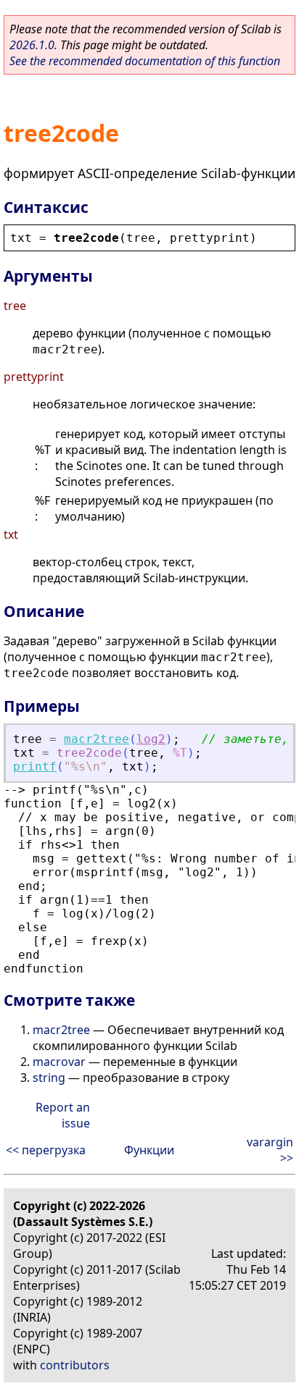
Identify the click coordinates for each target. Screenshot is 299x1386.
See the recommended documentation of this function (144, 61)
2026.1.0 (31, 45)
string (49, 1077)
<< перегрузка (46, 1150)
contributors (75, 1365)
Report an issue (63, 1115)
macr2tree (96, 739)
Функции (149, 1150)
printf (35, 766)
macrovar (59, 1062)
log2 (150, 739)
